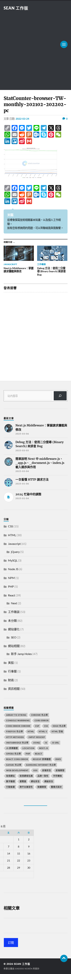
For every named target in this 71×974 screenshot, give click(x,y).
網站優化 (14, 629)
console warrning (18, 720)
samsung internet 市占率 (41, 765)
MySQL (12, 560)
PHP (11, 586)
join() (36, 742)
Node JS (13, 569)
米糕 (10, 215)
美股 (11, 662)
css (46, 726)
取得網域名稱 (26, 776)
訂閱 (11, 942)
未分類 (12, 620)
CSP (37, 726)
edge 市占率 (59, 726)
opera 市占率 (13, 753)
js (46, 742)
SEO (13, 637)
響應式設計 (56, 787)
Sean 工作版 (16, 8)
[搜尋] (60, 395)
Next (14, 603)
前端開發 (60, 770)
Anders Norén (23, 968)
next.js (43, 748)
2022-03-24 (22, 118)
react (38, 753)
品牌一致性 (43, 776)
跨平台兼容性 (26, 787)
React (11, 595)
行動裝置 (10, 787)
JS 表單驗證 (12, 748)
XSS (35, 770)
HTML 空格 (57, 731)
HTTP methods (15, 737)
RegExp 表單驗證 (42, 759)
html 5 (43, 731)
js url (55, 742)
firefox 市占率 (14, 731)
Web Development (17, 770)
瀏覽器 (23, 781)
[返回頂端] (64, 958)
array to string (16, 715)
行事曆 (12, 671)
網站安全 (35, 781)
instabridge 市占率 (17, 742)
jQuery (15, 551)
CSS (10, 526)
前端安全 (46, 770)
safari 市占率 (13, 765)
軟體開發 (42, 787)
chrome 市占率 (39, 715)
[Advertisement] (35, 48)
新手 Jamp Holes (21, 654)
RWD (58, 759)
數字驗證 (10, 781)
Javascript (14, 543)
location (28, 748)
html (31, 731)
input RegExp (37, 737)
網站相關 (14, 646)
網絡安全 (48, 781)
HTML (12, 535)
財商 (11, 680)
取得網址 (10, 776)
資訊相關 (14, 688)
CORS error (42, 720)
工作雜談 (14, 611)
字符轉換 (57, 776)
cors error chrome (18, 726)
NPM (11, 578)
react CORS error (17, 759)
